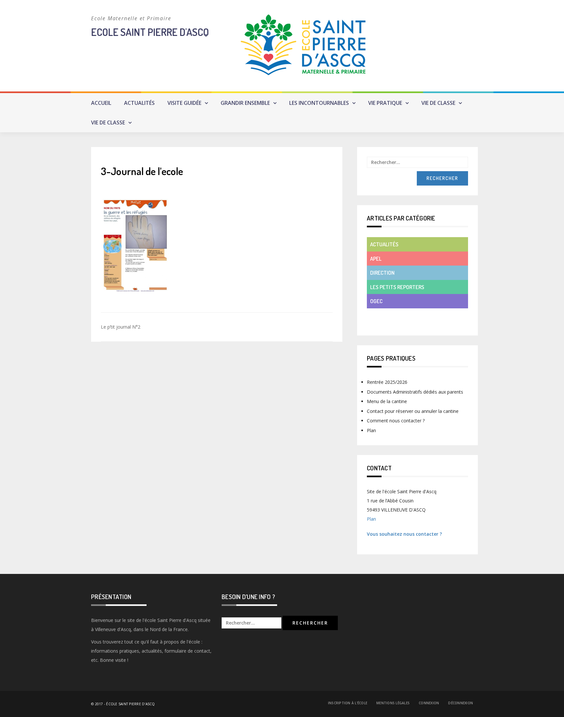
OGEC (376, 301)
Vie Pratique (385, 102)
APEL (376, 258)
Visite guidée (184, 102)
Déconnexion (460, 703)
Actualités (139, 102)
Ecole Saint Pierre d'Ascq (150, 32)
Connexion (429, 703)
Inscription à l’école (347, 703)
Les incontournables (319, 102)
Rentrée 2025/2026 (387, 382)
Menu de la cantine (387, 401)
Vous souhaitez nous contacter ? (404, 534)
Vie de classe (438, 102)
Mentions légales (393, 703)
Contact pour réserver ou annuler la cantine (413, 411)
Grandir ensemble (245, 102)
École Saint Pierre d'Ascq (130, 704)
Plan (371, 430)
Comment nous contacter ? (396, 420)
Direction (382, 272)
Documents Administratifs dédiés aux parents (415, 392)
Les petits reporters (397, 287)
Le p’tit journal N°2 (120, 327)
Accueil (101, 102)
